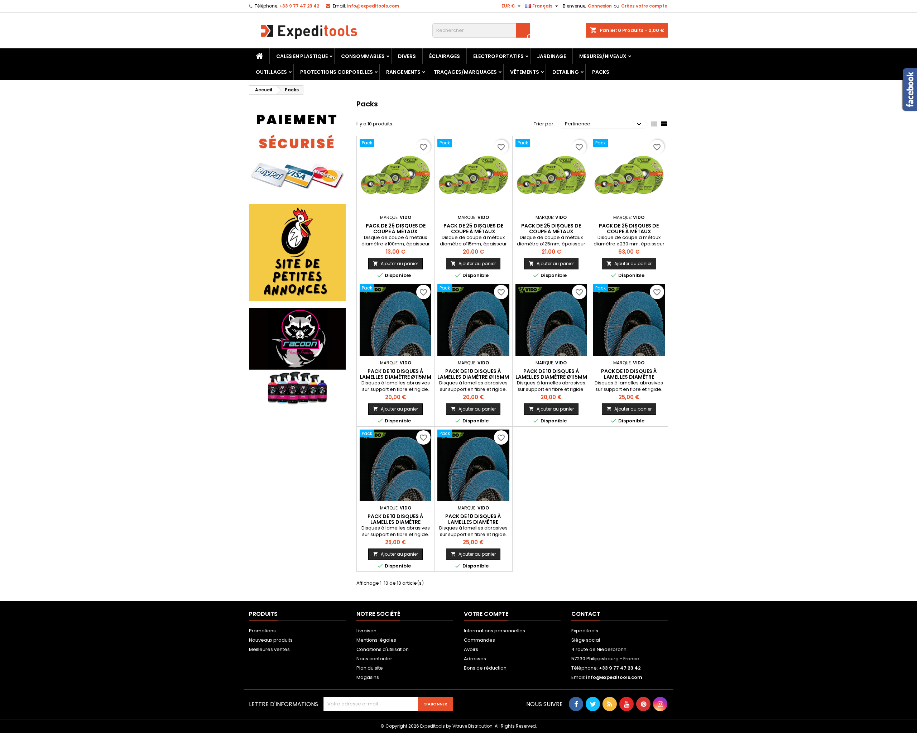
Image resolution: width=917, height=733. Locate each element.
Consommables (363, 56)
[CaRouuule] (297, 252)
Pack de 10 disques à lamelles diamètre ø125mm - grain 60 (395, 522)
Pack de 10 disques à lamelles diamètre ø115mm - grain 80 (551, 377)
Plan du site (369, 668)
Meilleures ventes (269, 649)
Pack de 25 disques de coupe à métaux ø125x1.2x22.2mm (551, 231)
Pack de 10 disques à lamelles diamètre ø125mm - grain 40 (629, 377)
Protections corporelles (336, 72)
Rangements (403, 72)
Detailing (565, 72)
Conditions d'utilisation (382, 649)
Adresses (475, 658)
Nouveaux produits (271, 640)
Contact (585, 614)
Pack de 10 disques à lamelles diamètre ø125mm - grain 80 (473, 522)
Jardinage (551, 56)
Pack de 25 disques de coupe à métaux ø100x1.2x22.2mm (396, 231)
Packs (600, 72)
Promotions (262, 630)
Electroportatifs (498, 56)
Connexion (600, 6)
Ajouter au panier (395, 263)
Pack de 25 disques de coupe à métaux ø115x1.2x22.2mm (473, 231)
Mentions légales (376, 640)
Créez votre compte (644, 6)
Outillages (271, 72)
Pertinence (604, 124)
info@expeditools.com (373, 6)
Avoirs (471, 649)
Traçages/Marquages (465, 72)
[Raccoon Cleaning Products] (297, 356)
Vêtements (524, 72)
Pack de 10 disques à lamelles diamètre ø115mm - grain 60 (473, 377)
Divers (407, 56)
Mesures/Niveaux (602, 56)
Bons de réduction (485, 668)
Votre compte (486, 614)
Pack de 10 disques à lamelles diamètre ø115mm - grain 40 (395, 377)
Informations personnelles (494, 630)
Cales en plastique (302, 56)
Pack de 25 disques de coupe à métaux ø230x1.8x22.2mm (629, 231)
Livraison (366, 630)
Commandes (479, 640)
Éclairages (444, 56)
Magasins (367, 677)
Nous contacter (374, 658)
